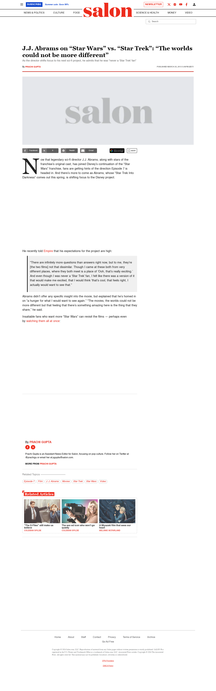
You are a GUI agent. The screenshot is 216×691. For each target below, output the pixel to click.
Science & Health (147, 13)
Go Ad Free (108, 642)
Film (40, 481)
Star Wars (91, 481)
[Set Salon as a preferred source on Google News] (117, 150)
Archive (151, 637)
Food (76, 13)
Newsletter (153, 4)
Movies (66, 481)
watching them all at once (43, 321)
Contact (97, 637)
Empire (48, 251)
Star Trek (78, 481)
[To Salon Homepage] (108, 10)
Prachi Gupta (33, 67)
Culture (59, 13)
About (71, 637)
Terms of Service (131, 637)
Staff (83, 637)
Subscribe (34, 4)
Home (58, 637)
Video (188, 13)
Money (172, 13)
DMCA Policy (108, 666)
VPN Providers (108, 661)
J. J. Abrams (52, 481)
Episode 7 (29, 481)
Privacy (112, 637)
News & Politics (34, 13)
